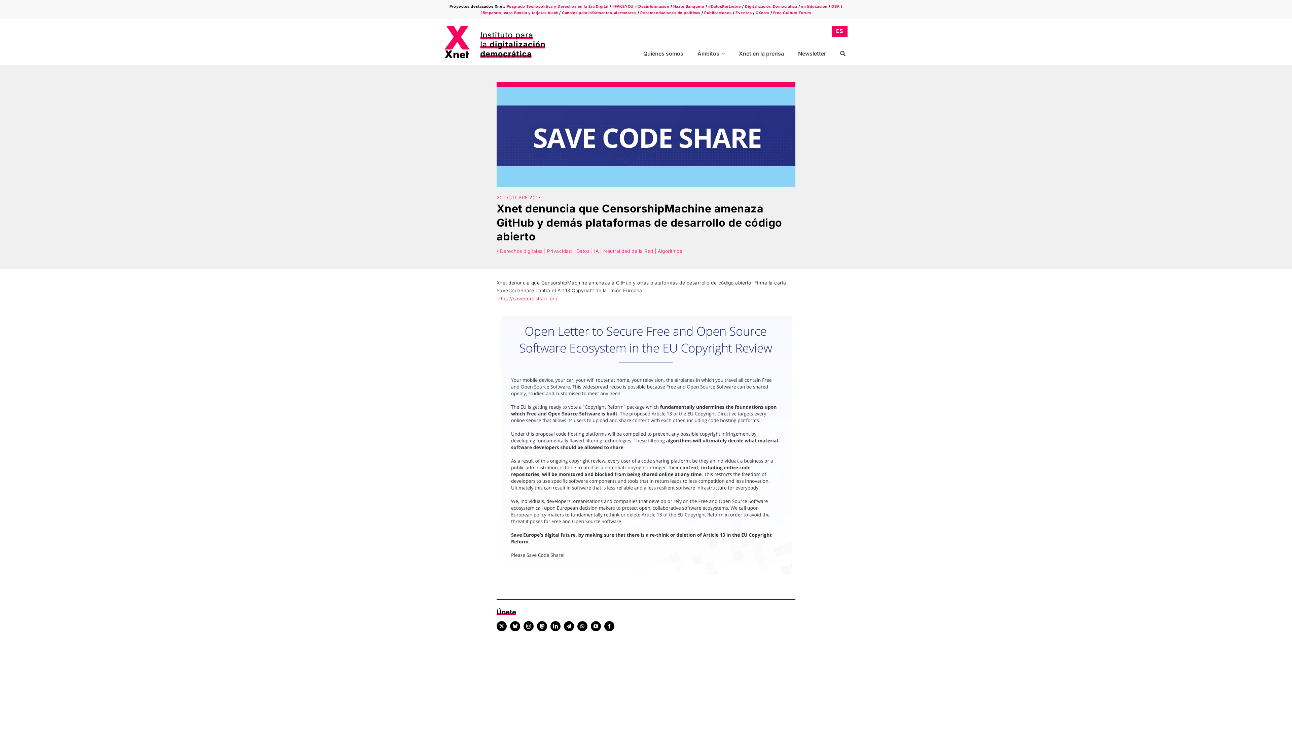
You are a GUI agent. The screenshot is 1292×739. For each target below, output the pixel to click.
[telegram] (569, 626)
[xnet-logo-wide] (494, 28)
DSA (835, 6)
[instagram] (529, 626)
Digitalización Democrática (771, 6)
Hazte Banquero (689, 6)
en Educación (814, 6)
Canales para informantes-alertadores (599, 12)
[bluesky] (515, 626)
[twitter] (502, 626)
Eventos (743, 12)
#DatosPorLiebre (724, 6)
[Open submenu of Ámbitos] (724, 53)
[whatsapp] (582, 626)
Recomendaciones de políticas (670, 12)
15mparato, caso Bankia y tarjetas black (519, 12)
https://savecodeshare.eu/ (527, 298)
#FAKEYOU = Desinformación (641, 6)
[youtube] (596, 626)
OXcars (762, 12)
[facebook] (609, 626)
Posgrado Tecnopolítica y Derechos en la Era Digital (558, 6)
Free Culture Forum (792, 12)
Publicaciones (718, 12)
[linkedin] (555, 626)
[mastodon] (542, 626)
